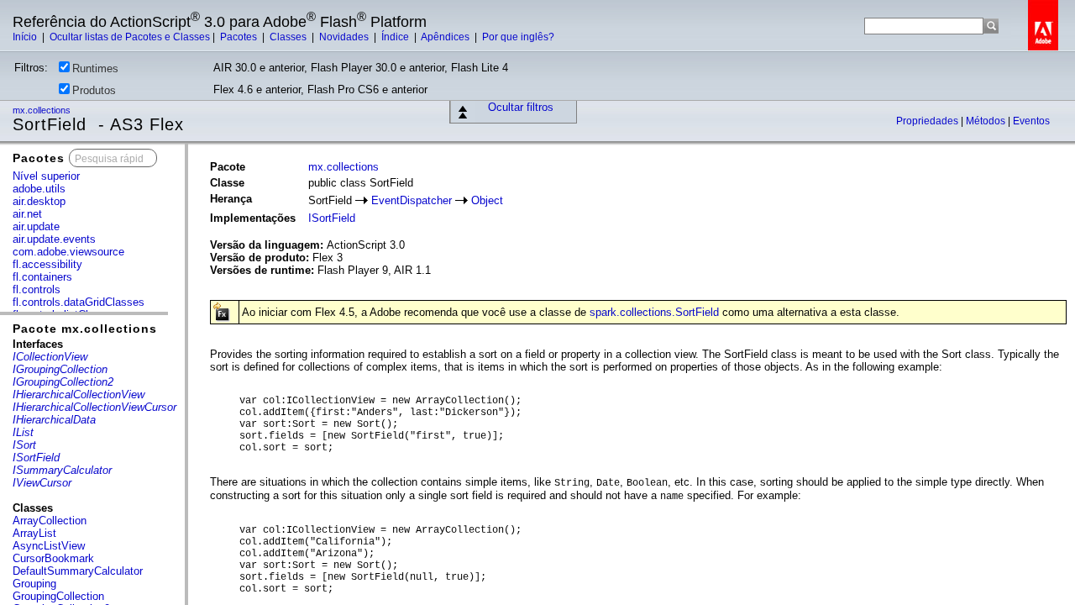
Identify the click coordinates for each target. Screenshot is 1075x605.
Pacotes (240, 37)
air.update (36, 226)
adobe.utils (39, 188)
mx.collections (43, 110)
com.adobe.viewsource (68, 251)
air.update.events (54, 239)
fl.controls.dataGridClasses (78, 302)
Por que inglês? (518, 37)
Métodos (987, 121)
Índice (396, 37)
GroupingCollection (58, 596)
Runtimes (95, 68)
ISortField (331, 218)
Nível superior (46, 176)
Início (26, 37)
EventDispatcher (411, 200)
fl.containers (42, 277)
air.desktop (39, 201)
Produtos (94, 90)
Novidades (345, 37)
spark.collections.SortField (654, 312)
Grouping (34, 583)
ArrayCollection (50, 520)
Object (487, 200)
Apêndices (446, 37)
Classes (289, 37)
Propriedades (928, 121)
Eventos (1031, 121)
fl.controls (36, 289)
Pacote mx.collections (85, 328)
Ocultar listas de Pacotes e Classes (130, 37)
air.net (27, 214)
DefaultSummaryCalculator (78, 571)
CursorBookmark (53, 558)
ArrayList (34, 533)
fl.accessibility (47, 264)
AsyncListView (49, 545)
